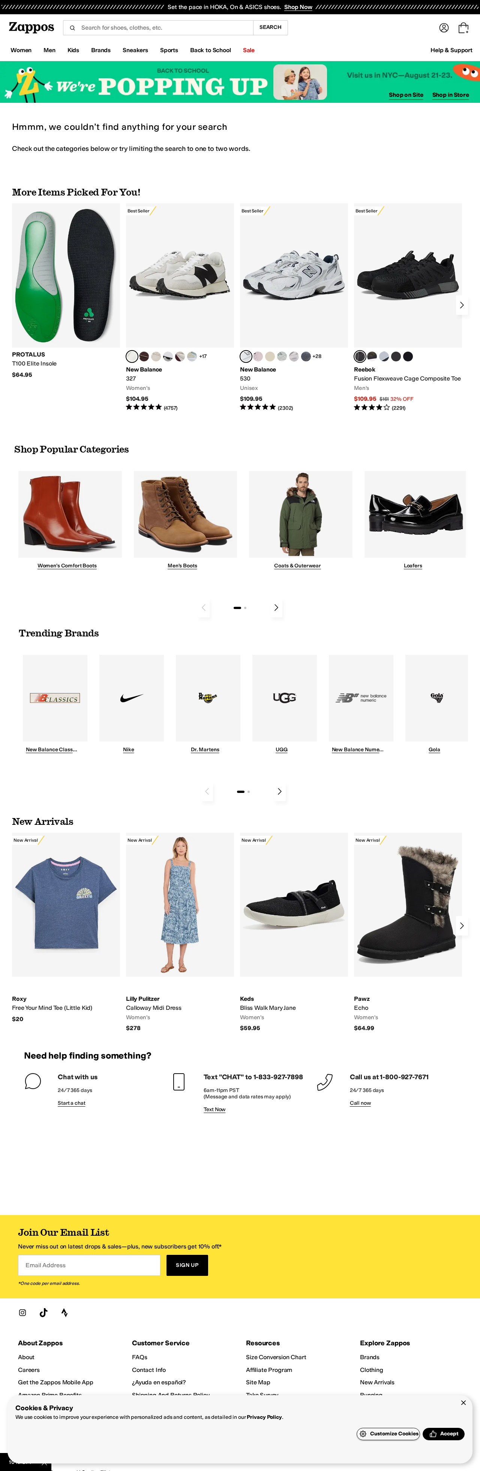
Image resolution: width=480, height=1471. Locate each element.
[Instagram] (22, 1312)
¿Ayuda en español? (159, 1382)
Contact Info (149, 1369)
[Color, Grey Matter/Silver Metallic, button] (282, 356)
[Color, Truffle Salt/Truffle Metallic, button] (294, 356)
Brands (370, 1357)
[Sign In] (444, 27)
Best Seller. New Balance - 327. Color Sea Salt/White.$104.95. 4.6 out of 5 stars (180, 307)
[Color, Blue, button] (396, 356)
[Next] (462, 305)
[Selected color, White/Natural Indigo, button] (246, 356)
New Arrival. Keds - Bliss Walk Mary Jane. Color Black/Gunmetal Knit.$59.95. (294, 932)
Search (271, 27)
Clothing (371, 1369)
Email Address (45, 1265)
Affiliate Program (269, 1369)
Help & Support (451, 50)
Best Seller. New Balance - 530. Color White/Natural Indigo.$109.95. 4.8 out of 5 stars (294, 307)
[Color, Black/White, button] (408, 356)
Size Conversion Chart (276, 1357)
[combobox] (158, 27)
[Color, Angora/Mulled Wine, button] (180, 356)
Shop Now (298, 7)
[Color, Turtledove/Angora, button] (270, 356)
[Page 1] (237, 608)
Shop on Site (406, 94)
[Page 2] (245, 608)
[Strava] (64, 1312)
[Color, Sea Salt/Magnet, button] (306, 356)
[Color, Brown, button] (372, 356)
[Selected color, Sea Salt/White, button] (132, 356)
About (26, 1357)
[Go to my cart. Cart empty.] (463, 27)
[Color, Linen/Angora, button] (156, 356)
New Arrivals (377, 1382)
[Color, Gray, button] (384, 356)
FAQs (139, 1357)
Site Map (258, 1382)
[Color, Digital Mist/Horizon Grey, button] (168, 356)
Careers (29, 1369)
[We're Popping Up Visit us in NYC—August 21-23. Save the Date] (240, 82)
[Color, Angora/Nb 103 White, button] (192, 356)
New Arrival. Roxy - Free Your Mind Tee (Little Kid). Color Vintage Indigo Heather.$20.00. (66, 928)
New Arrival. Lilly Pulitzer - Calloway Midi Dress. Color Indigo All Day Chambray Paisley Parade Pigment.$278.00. (180, 932)
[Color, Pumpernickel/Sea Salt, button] (144, 356)
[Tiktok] (43, 1312)
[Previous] (204, 607)
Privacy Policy (264, 1417)
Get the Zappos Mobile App (55, 1382)
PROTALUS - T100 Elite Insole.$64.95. (66, 291)
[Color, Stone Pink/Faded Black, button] (258, 356)
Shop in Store (450, 94)
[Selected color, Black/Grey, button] (360, 356)
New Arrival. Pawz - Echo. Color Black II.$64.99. (408, 932)
